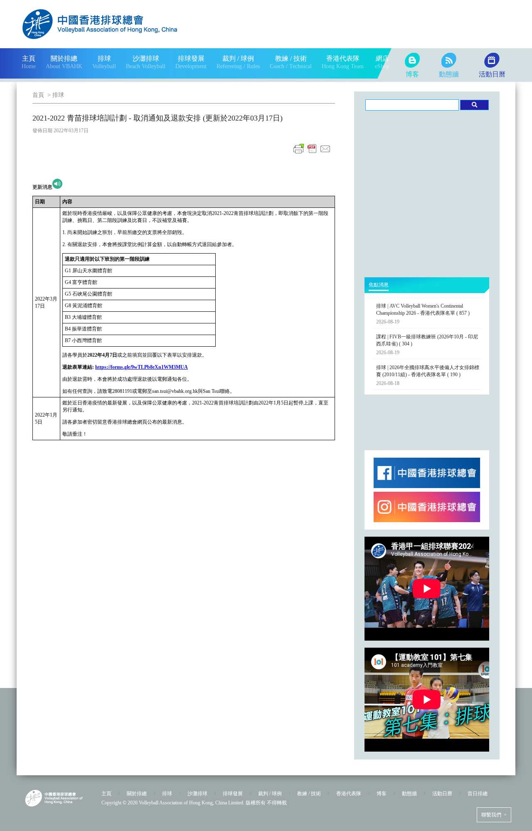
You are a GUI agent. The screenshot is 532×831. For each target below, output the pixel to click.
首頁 (38, 95)
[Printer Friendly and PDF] (312, 153)
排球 (58, 95)
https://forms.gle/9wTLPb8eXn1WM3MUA (141, 367)
